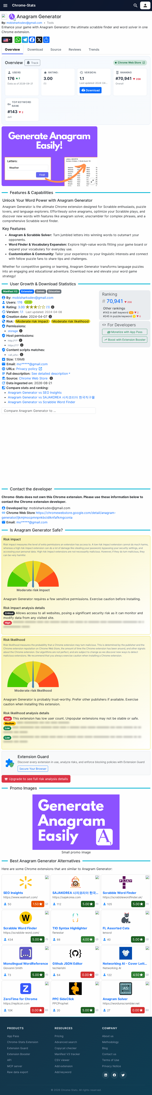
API (9, 1060)
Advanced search (66, 1042)
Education (54, 291)
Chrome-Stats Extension (22, 1042)
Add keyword (63, 1072)
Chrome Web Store (129, 62)
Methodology (110, 1042)
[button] (5, 5)
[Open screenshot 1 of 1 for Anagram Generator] (49, 156)
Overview (12, 49)
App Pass (13, 1036)
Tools (50, 22)
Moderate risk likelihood (70, 321)
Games (40, 291)
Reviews (75, 49)
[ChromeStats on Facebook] (114, 1075)
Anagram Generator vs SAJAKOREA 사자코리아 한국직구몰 (51, 397)
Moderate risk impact (32, 321)
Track (34, 62)
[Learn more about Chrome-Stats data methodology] (51, 378)
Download (35, 49)
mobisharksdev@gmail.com (24, 22)
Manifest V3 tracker (67, 1054)
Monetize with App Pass (126, 332)
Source (55, 49)
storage (13, 331)
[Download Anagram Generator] (94, 82)
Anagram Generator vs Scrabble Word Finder (41, 402)
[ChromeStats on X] (123, 1075)
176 (20, 302)
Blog (105, 1048)
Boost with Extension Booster (126, 339)
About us (107, 1036)
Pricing (59, 1036)
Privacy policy (27, 369)
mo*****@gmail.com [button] (32, 364)
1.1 (21, 312)
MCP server (14, 1066)
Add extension (64, 1066)
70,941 (119, 301)
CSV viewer (62, 1060)
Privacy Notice (111, 1066)
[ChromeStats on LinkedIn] (105, 1075)
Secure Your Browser (32, 768)
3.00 (34, 307)
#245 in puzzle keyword (119, 316)
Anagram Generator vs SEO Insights (35, 392)
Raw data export (17, 1072)
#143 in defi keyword (118, 312)
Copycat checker (66, 1048)
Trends (94, 49)
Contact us (109, 1054)
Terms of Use (110, 1060)
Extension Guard (17, 1048)
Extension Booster (18, 1054)
